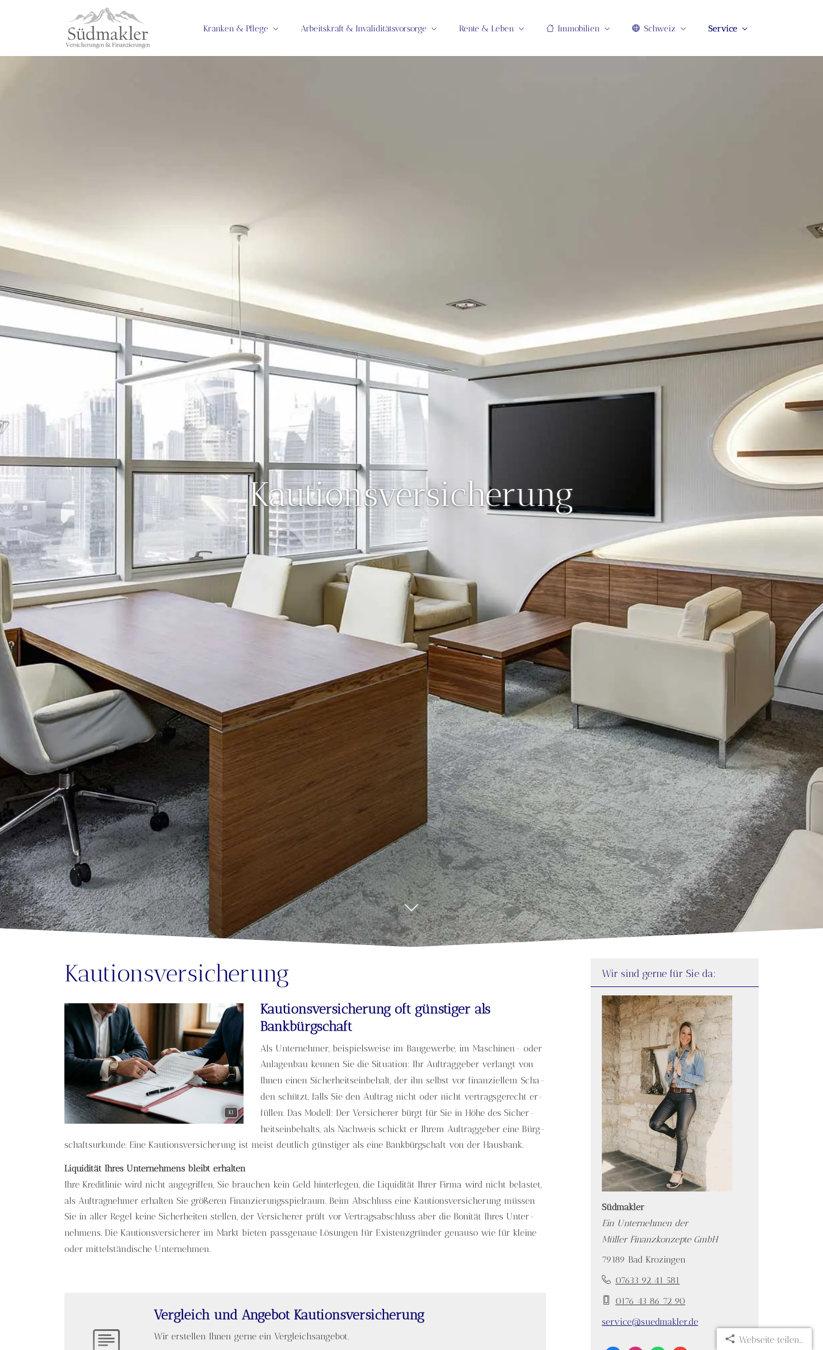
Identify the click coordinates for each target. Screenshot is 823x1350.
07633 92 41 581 (647, 1280)
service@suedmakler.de (650, 1321)
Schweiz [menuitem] (660, 29)
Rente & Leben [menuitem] (486, 29)
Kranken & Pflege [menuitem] (235, 29)
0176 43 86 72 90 (650, 1301)
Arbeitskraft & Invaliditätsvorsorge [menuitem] (364, 29)
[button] (411, 916)
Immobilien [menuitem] (579, 29)
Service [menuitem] (722, 29)
